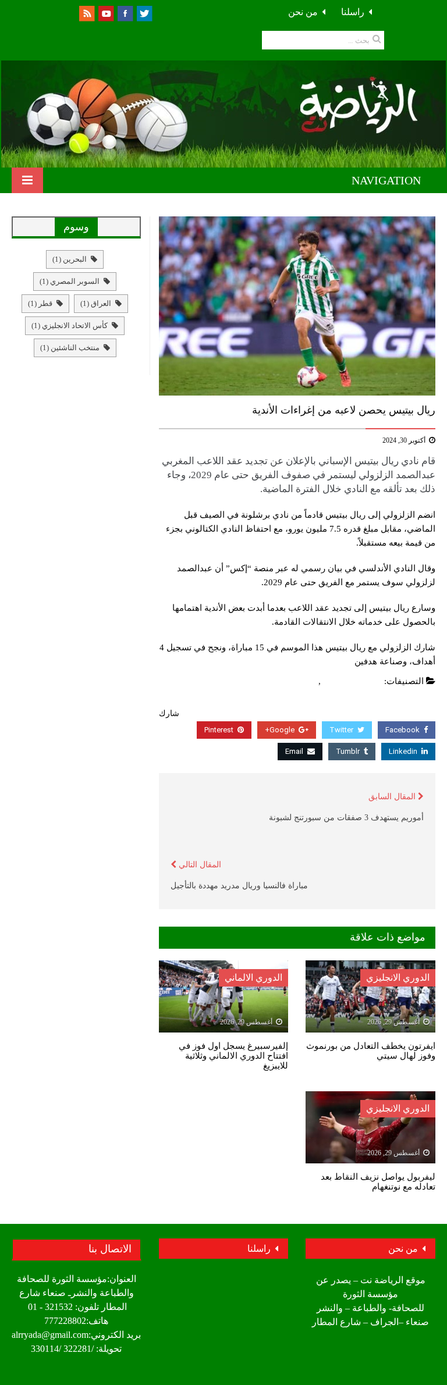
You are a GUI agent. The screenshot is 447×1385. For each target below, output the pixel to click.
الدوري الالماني (253, 977)
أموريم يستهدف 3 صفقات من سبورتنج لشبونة (346, 817)
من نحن (303, 12)
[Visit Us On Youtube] (105, 12)
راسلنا (352, 12)
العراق (95, 303)
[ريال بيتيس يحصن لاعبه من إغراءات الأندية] (297, 306)
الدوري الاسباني (353, 681)
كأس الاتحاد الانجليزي (69, 325)
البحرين (69, 259)
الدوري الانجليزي (398, 977)
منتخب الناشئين (70, 347)
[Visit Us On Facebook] (124, 12)
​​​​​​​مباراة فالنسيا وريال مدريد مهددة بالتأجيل (239, 885)
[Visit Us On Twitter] (144, 12)
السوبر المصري (70, 281)
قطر (40, 303)
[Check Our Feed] (86, 12)
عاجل (305, 681)
